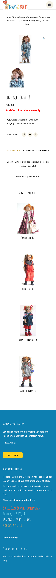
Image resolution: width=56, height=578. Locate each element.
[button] (44, 38)
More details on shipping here (19, 500)
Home (8, 16)
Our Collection (20, 16)
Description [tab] (13, 150)
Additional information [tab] (36, 150)
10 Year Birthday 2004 (30, 20)
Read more (30, 230)
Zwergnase (33, 16)
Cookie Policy (10, 537)
